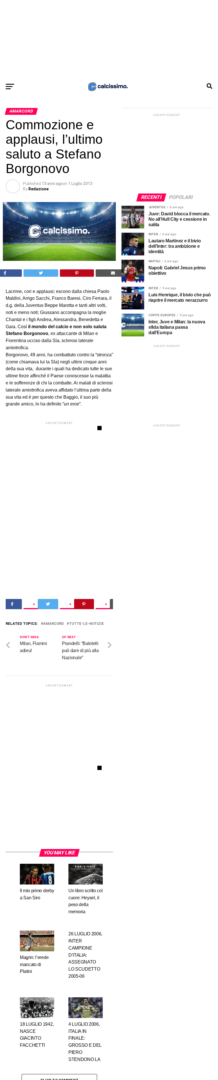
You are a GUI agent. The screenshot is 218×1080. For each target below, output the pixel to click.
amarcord (53, 624)
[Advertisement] (109, 40)
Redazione (38, 189)
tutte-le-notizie (86, 624)
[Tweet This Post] (41, 273)
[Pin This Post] (77, 273)
